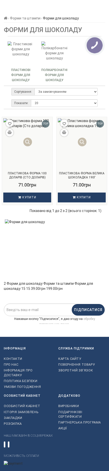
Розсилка (13, 424)
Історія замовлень (21, 412)
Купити (28, 197)
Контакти (13, 359)
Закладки (13, 418)
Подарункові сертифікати (70, 414)
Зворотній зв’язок (75, 370)
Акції (62, 428)
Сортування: (23, 91)
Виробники (68, 406)
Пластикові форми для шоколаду (20, 75)
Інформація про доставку (18, 372)
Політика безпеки (21, 381)
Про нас (11, 364)
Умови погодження (22, 387)
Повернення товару (76, 364)
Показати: (21, 103)
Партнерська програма (79, 422)
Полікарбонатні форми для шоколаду (54, 75)
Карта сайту (69, 359)
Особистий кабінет (22, 406)
